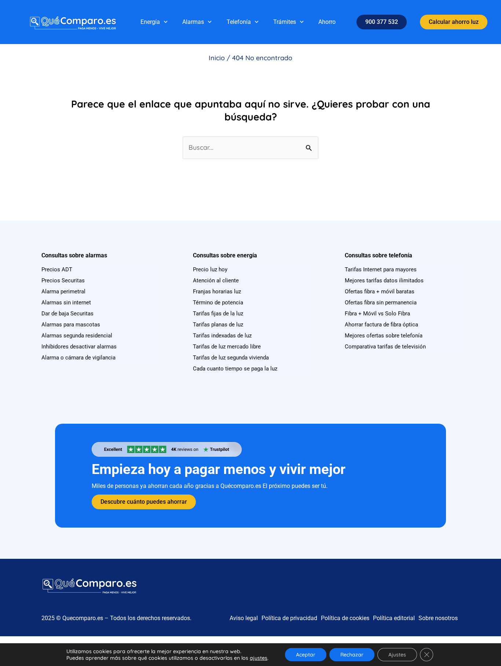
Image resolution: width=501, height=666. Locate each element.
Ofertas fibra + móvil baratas (379, 291)
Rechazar (351, 654)
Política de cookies (345, 618)
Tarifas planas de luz (218, 324)
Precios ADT (56, 269)
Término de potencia (218, 302)
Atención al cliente (216, 280)
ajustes (258, 658)
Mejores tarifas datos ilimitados (384, 280)
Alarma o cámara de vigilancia (78, 357)
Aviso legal (244, 618)
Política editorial (394, 618)
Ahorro (327, 21)
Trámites (284, 21)
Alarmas (193, 21)
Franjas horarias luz (217, 291)
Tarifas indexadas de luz (222, 335)
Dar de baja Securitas (67, 313)
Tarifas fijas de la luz (218, 313)
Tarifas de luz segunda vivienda (231, 357)
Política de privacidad (289, 618)
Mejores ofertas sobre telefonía (384, 335)
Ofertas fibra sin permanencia (381, 302)
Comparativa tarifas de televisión (385, 346)
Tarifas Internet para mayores (381, 269)
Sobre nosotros (438, 618)
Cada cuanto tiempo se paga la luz (235, 368)
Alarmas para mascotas (70, 324)
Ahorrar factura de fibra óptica (381, 324)
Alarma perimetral (63, 291)
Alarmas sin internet (66, 302)
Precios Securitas (63, 280)
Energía (150, 21)
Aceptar (305, 654)
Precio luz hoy (210, 269)
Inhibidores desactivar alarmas (79, 346)
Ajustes (397, 654)
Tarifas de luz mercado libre (227, 346)
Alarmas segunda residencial (76, 335)
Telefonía (239, 21)
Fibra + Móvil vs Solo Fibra (377, 313)
